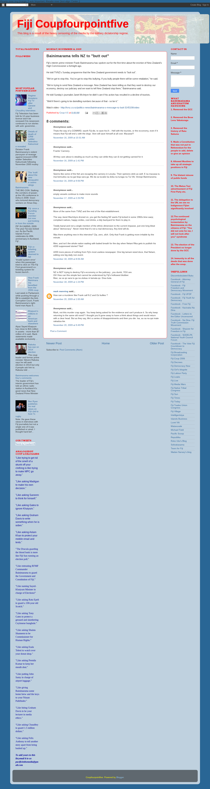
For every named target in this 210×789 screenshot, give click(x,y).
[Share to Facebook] (102, 113)
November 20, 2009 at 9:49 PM (68, 325)
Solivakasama (177, 445)
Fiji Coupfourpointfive (73, 24)
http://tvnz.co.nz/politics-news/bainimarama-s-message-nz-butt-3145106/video (100, 107)
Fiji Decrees (176, 362)
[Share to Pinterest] (105, 113)
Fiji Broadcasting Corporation (179, 353)
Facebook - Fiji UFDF (181, 294)
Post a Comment (58, 331)
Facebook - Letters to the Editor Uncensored (182, 315)
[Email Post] (86, 113)
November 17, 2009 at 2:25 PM (68, 198)
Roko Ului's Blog (179, 441)
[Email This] (94, 113)
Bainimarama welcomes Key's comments (27, 376)
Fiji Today (175, 401)
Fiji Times (175, 398)
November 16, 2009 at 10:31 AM (69, 138)
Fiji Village (176, 411)
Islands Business (179, 419)
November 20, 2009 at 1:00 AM (68, 299)
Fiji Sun (174, 394)
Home (106, 343)
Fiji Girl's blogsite (179, 370)
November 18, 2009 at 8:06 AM (68, 259)
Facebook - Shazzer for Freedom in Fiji (182, 330)
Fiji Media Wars (178, 384)
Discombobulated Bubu (182, 276)
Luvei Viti (175, 422)
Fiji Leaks (175, 377)
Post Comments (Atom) (71, 350)
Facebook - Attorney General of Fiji (180, 280)
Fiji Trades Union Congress (179, 406)
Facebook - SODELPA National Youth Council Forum (182, 337)
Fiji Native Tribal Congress (178, 389)
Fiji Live (174, 380)
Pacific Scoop (177, 433)
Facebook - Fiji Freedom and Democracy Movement (182, 288)
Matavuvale (176, 426)
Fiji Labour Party (179, 373)
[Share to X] (99, 113)
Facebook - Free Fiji (180, 304)
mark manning (60, 291)
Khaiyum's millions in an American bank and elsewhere (33, 317)
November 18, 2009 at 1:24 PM (68, 282)
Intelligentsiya (177, 415)
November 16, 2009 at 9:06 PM (68, 181)
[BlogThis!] (97, 113)
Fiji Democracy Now (180, 366)
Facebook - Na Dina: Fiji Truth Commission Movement (182, 322)
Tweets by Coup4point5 (25, 444)
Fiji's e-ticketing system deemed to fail (33, 252)
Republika (175, 437)
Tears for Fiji (177, 448)
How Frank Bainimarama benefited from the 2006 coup (33, 284)
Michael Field (177, 430)
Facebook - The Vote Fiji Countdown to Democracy (183, 346)
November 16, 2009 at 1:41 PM (68, 161)
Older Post (157, 343)
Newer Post (54, 343)
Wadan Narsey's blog (181, 452)
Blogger (120, 777)
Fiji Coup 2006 (178, 358)
